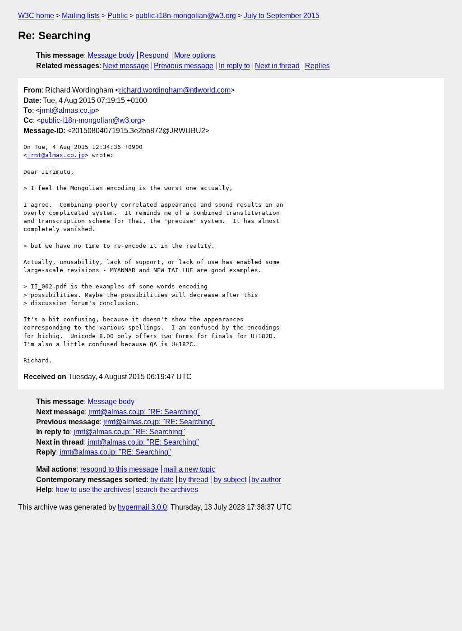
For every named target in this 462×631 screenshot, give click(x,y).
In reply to (234, 66)
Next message (126, 66)
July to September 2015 (281, 15)
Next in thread (277, 66)
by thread (193, 479)
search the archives (167, 489)
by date (162, 479)
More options (195, 55)
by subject (230, 479)
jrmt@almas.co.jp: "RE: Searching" (144, 412)
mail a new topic (189, 469)
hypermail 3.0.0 (142, 507)
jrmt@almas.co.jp (67, 110)
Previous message (183, 66)
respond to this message (119, 469)
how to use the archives (93, 489)
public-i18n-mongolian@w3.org (185, 15)
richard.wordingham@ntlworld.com (175, 90)
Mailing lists (81, 15)
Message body (111, 55)
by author (266, 479)
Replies (317, 66)
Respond (154, 55)
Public (117, 15)
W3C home (36, 15)
